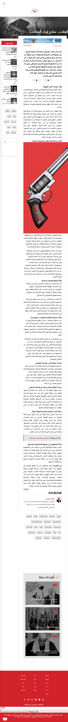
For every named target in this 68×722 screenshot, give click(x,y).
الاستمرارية (52, 516)
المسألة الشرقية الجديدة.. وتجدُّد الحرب (45, 626)
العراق (47, 679)
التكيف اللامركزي (56, 522)
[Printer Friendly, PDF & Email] (26, 490)
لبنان (7, 132)
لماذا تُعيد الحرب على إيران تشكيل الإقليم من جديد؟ (44, 600)
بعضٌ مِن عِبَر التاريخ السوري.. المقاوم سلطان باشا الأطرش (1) (44, 651)
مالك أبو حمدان (53, 596)
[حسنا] (66, 717)
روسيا (14, 127)
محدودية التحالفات (56, 538)
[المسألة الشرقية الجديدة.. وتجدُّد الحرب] (42, 618)
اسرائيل (58, 516)
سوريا (8, 127)
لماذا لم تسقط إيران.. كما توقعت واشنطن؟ (9, 63)
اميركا (35, 527)
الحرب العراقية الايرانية (37, 522)
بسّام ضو (54, 624)
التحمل (35, 516)
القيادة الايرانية (48, 527)
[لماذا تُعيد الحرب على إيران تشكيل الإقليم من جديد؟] (42, 593)
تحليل (15, 56)
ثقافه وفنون (23, 679)
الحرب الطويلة (47, 522)
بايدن (14, 116)
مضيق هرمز (47, 538)
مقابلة (35, 690)
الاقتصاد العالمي (43, 516)
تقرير (47, 686)
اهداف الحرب (29, 527)
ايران (59, 532)
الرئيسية (47, 675)
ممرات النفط (39, 538)
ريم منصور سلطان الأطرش (49, 648)
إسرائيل (14, 111)
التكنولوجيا (29, 516)
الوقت (40, 527)
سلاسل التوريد (31, 532)
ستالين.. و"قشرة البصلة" (6, 100)
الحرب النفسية (57, 527)
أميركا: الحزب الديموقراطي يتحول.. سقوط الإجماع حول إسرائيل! (10, 89)
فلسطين (13, 132)
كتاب (47, 690)
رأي (55, 585)
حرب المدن (39, 532)
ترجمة (15, 68)
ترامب (54, 532)
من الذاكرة (23, 690)
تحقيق (47, 682)
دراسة (15, 83)
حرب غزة (13, 122)
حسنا (5, 719)
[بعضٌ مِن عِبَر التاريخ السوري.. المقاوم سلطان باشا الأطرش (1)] (42, 644)
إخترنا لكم (7, 103)
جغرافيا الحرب (48, 532)
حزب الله (7, 122)
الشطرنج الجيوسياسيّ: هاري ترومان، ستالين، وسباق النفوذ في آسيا (10, 76)
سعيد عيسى (57, 45)
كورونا (47, 694)
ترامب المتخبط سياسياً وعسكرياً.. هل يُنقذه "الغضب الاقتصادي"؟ (9, 50)
